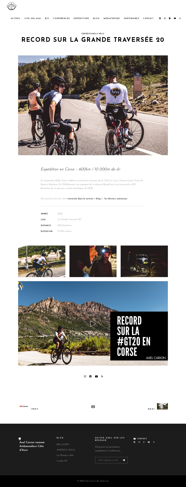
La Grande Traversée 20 (69, 219)
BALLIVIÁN (63, 444)
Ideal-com (104, 481)
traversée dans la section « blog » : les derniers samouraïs (97, 199)
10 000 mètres (64, 231)
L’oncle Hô (62, 461)
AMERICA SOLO (66, 450)
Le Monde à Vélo (65, 455)
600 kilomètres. (65, 225)
